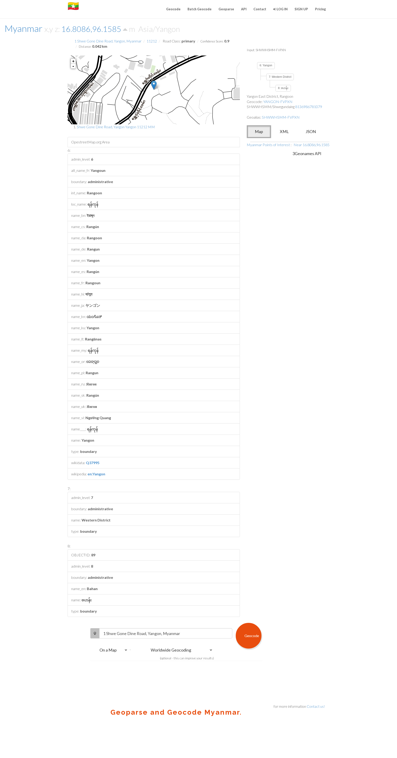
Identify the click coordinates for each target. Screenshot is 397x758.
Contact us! (316, 706)
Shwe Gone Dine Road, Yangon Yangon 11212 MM (116, 127)
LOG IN (282, 9)
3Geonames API (306, 153)
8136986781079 (308, 106)
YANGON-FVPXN (277, 101)
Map (259, 131)
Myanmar (24, 28)
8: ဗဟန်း (283, 88)
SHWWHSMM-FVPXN (281, 117)
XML (284, 131)
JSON (311, 131)
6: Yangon (266, 65)
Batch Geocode (199, 9)
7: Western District (280, 76)
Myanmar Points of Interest (268, 144)
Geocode (173, 9)
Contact (259, 9)
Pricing (320, 9)
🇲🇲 (73, 5)
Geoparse (226, 9)
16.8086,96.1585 (92, 28)
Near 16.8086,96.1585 (311, 144)
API (244, 9)
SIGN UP (301, 9)
